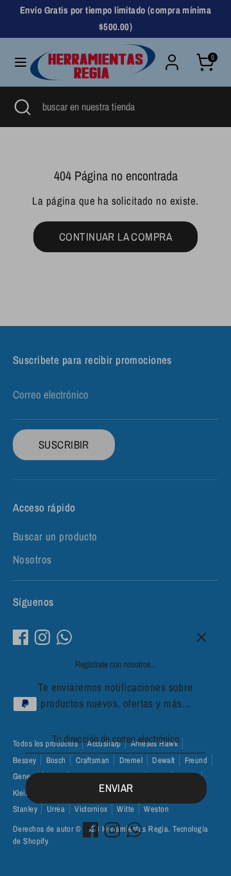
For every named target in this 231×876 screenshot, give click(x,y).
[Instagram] (112, 829)
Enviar (116, 787)
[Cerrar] (201, 637)
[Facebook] (90, 829)
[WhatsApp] (134, 829)
